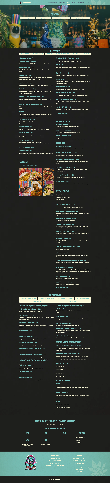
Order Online (62, 2)
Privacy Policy (79, 471)
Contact (88, 2)
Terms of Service (79, 469)
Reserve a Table (52, 2)
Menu (68, 2)
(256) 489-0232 (55, 463)
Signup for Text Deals (78, 2)
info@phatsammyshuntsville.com (55, 465)
